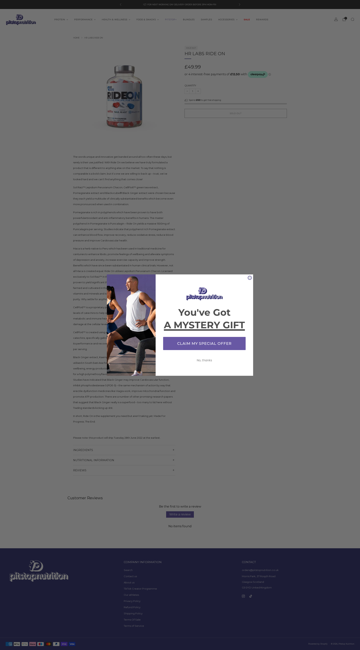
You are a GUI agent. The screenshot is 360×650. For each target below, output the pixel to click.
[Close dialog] (250, 278)
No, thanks (204, 360)
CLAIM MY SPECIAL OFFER (204, 343)
